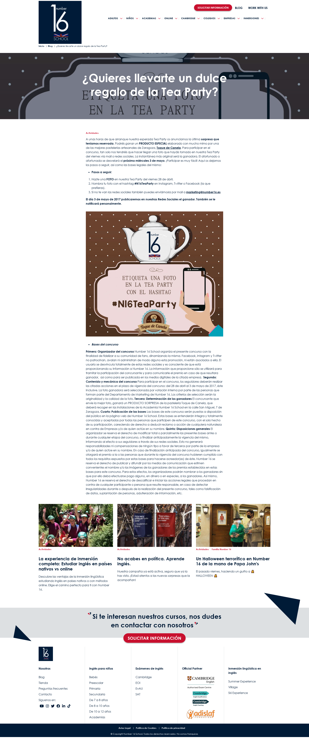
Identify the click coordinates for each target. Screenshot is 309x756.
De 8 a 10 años (99, 706)
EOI (138, 683)
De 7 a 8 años (98, 700)
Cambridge (144, 677)
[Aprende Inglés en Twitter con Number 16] (53, 706)
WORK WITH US (258, 8)
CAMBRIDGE (188, 18)
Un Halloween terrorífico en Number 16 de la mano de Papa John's (233, 561)
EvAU (139, 688)
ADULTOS (113, 18)
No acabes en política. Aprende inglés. (150, 561)
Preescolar (96, 683)
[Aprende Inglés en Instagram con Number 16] (47, 706)
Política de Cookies (146, 728)
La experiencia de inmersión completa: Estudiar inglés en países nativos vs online (75, 564)
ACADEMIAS (149, 18)
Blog (50, 46)
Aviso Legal (125, 728)
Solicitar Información (154, 638)
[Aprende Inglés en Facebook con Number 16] (58, 706)
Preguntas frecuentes (53, 688)
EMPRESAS (229, 18)
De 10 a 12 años (100, 711)
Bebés (93, 677)
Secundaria (97, 694)
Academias (97, 717)
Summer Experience (242, 681)
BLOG (238, 8)
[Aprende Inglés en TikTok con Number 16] (69, 706)
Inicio (41, 46)
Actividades (92, 133)
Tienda (43, 683)
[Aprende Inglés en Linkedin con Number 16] (63, 706)
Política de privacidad (173, 728)
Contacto (45, 694)
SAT (138, 694)
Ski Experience (238, 693)
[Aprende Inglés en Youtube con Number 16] (42, 706)
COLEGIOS (209, 18)
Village (233, 687)
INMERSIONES (251, 18)
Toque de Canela (169, 148)
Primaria (94, 688)
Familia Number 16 (221, 549)
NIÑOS (130, 18)
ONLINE (168, 18)
